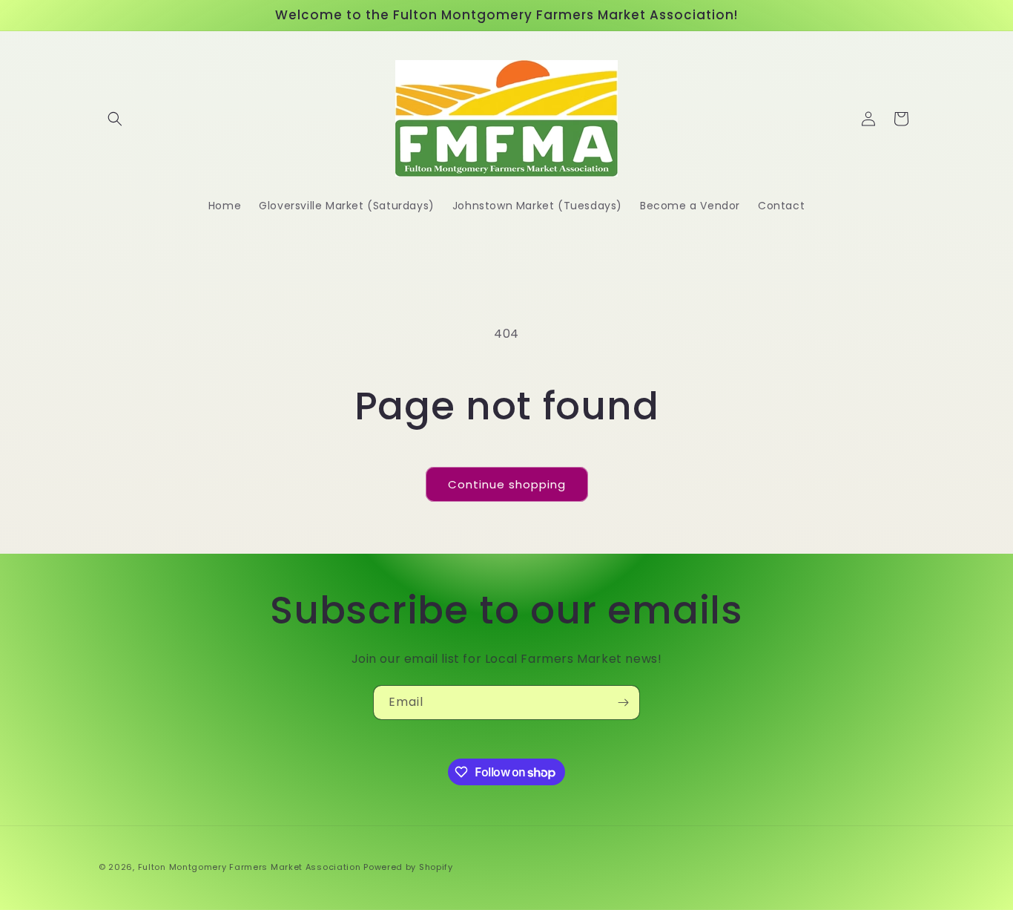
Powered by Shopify (408, 867)
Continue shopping (507, 484)
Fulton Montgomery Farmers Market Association (249, 867)
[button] (115, 118)
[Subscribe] (623, 702)
